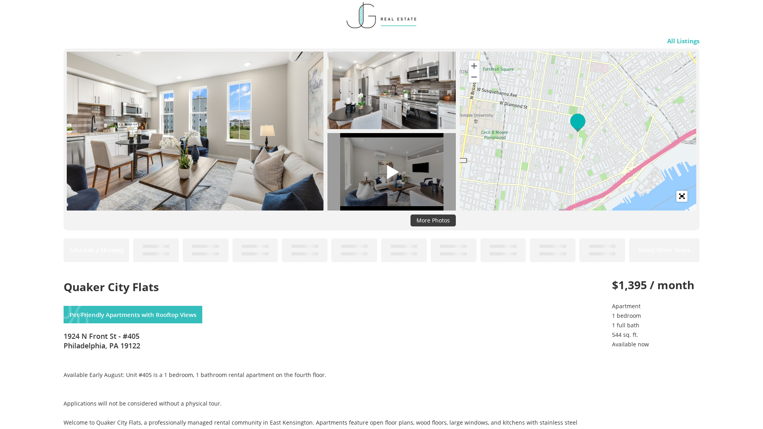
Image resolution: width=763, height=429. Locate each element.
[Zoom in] (474, 66)
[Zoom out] (474, 77)
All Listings (683, 41)
